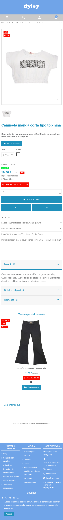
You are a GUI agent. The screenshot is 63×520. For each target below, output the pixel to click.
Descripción (10, 264)
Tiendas (27, 460)
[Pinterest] (8, 217)
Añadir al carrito (33, 199)
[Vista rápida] (35, 365)
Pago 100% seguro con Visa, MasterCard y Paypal (22, 234)
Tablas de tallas (13, 143)
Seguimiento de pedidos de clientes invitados (32, 471)
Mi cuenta (28, 478)
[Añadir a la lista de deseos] (16, 207)
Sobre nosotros (9, 481)
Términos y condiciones (8, 486)
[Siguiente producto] (61, 23)
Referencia (6, 164)
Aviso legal (7, 465)
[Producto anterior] (59, 23)
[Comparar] (31, 365)
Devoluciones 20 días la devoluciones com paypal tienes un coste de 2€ (31, 240)
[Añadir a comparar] (47, 207)
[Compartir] (2, 217)
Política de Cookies (11, 477)
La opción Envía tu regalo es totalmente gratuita (21, 223)
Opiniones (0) (11, 300)
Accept (9, 514)
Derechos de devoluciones (8, 471)
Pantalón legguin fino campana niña (31, 368)
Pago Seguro (29, 452)
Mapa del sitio (30, 482)
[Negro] (31, 382)
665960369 (51, 474)
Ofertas (27, 456)
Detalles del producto (14, 290)
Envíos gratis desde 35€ (11, 228)
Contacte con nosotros (8, 459)
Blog (5, 454)
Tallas (26, 464)
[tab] (31, 223)
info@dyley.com (52, 478)
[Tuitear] (6, 217)
